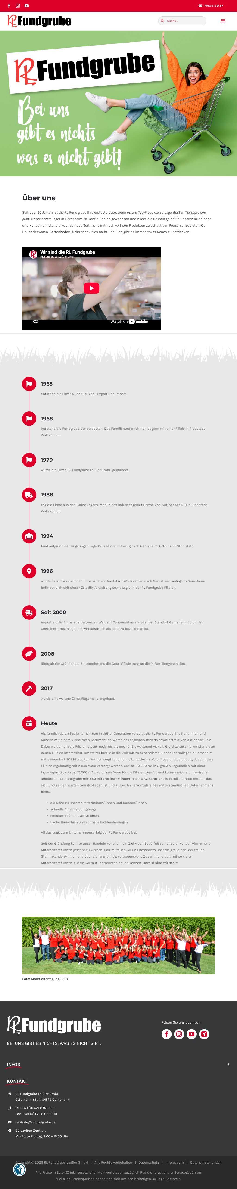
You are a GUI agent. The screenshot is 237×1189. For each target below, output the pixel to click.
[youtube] (27, 6)
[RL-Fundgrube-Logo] (39, 15)
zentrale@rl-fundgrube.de (35, 1122)
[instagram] (18, 6)
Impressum (174, 1162)
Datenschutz (149, 1162)
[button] (118, 1064)
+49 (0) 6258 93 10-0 (38, 1108)
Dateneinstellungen (205, 1162)
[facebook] (9, 6)
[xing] (204, 1034)
